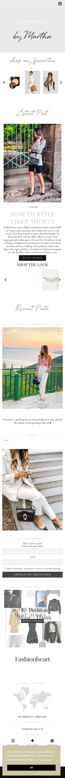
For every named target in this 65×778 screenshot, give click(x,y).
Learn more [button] (46, 759)
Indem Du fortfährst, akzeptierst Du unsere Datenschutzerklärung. (33, 568)
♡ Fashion (33, 207)
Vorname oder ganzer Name (32, 546)
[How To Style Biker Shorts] (32, 163)
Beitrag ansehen (32, 258)
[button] (61, 3)
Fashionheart (32, 21)
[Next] (60, 82)
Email (32, 557)
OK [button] (31, 767)
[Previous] (4, 82)
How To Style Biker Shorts (32, 217)
